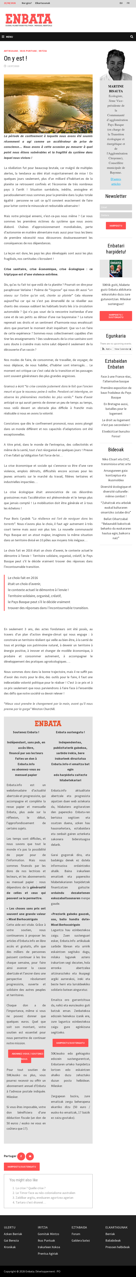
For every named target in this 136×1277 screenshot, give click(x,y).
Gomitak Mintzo (48, 1234)
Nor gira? (27, 3)
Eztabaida (79, 1227)
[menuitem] (121, 2)
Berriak (110, 1234)
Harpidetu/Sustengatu (70, 1042)
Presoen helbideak (117, 1247)
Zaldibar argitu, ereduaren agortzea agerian (44, 1198)
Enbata (30, 1271)
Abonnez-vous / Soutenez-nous (28, 1056)
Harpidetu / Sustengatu (116, 316)
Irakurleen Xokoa (49, 1247)
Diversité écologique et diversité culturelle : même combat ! (116, 491)
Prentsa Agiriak (48, 1253)
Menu (9, 36)
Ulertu (9, 1227)
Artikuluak (11, 50)
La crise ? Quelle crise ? (31, 1188)
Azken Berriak (13, 1234)
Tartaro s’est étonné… (31, 1202)
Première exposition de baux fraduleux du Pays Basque (116, 392)
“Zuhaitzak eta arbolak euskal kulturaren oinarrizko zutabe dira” (116, 507)
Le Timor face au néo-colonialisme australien (45, 1193)
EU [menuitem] (121, 3)
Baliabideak (113, 1240)
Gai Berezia (11, 1240)
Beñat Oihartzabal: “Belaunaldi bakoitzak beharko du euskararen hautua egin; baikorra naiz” (116, 528)
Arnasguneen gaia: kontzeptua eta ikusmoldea (116, 475)
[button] (106, 349)
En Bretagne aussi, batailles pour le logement (116, 409)
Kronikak (10, 1247)
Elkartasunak (42, 3)
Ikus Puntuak (28, 50)
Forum (76, 1234)
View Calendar (121, 348)
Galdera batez (81, 1240)
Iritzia (43, 50)
